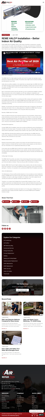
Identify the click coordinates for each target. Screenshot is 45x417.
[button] (6, 201)
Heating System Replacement (11, 261)
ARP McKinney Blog (8, 245)
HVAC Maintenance (8, 263)
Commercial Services (9, 248)
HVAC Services (7, 268)
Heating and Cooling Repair (10, 258)
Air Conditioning (7, 240)
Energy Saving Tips (8, 250)
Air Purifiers (6, 243)
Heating (5, 255)
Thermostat (6, 273)
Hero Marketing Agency (13, 415)
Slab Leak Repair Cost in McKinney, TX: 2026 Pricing (32, 320)
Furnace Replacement (9, 253)
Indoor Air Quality (8, 271)
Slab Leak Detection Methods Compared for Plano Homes (11, 320)
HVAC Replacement (8, 266)
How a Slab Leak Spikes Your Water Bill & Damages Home (11, 349)
